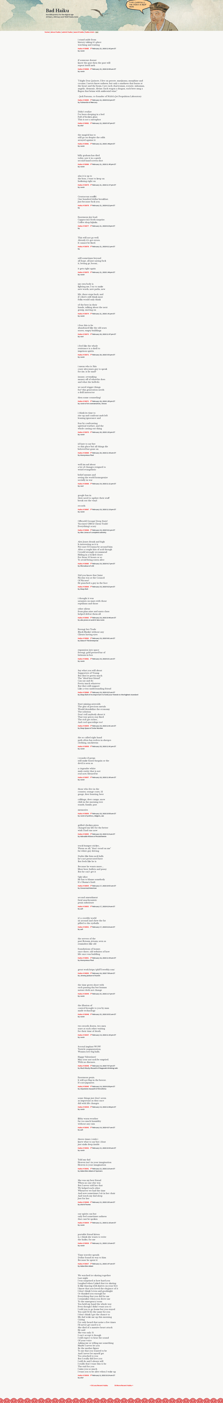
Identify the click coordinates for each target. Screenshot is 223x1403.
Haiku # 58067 (83, 509)
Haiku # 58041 (83, 1168)
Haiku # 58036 (83, 1375)
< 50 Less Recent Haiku (99, 1385)
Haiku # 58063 (83, 617)
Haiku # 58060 (83, 692)
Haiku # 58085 (83, 48)
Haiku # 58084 (83, 69)
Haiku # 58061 (83, 659)
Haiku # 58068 (83, 483)
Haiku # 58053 (83, 906)
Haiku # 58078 (83, 205)
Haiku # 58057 (83, 777)
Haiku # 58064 (83, 586)
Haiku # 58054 (83, 886)
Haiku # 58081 (83, 144)
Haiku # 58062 (83, 638)
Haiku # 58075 (83, 272)
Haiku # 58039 (83, 1222)
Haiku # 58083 (83, 100)
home (47, 32)
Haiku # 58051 (83, 958)
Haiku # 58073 (83, 334)
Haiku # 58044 (83, 1107)
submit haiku (67, 32)
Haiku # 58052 (83, 927)
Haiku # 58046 (83, 1066)
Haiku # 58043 (83, 1127)
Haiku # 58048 (83, 1014)
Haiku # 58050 (83, 973)
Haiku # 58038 (83, 1243)
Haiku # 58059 (83, 726)
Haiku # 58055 (83, 834)
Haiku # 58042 (83, 1148)
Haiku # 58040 (83, 1202)
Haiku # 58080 (83, 164)
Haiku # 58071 (83, 401)
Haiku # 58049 (83, 994)
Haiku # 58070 (83, 432)
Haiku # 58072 (83, 355)
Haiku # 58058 (83, 746)
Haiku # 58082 (83, 123)
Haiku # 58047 (83, 1035)
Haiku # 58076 (83, 246)
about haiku (56, 32)
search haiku (79, 32)
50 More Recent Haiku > (124, 1385)
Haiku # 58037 (83, 1264)
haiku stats (91, 32)
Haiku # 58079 (83, 185)
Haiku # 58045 (83, 1086)
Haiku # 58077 (83, 226)
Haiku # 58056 (83, 813)
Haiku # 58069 (83, 453)
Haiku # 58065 (83, 563)
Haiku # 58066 (83, 530)
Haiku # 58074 (83, 313)
